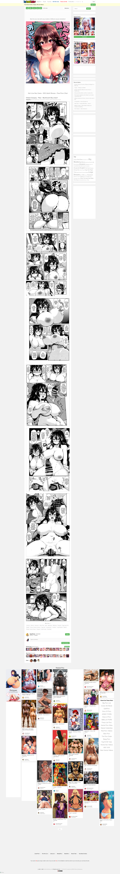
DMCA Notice (74, 869)
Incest (77, 172)
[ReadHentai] (38, 660)
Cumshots (76, 166)
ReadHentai (58, 727)
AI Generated (27, 734)
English (27, 627)
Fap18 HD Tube (107, 742)
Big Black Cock (86, 159)
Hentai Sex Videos (107, 745)
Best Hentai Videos (106, 750)
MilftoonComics (89, 710)
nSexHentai (58, 700)
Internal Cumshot (82, 172)
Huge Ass (43, 627)
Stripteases (80, 869)
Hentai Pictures (42, 787)
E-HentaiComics (27, 733)
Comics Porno (42, 99)
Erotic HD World (106, 706)
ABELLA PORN (107, 719)
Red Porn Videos (106, 731)
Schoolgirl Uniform (77, 178)
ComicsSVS (89, 735)
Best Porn (106, 733)
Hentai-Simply (104, 824)
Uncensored (81, 180)
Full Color (87, 168)
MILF (81, 175)
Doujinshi (59, 625)
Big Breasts (37, 99)
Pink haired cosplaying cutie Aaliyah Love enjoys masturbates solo (84, 95)
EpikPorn (107, 708)
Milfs (83, 175)
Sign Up (93, 4)
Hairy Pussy (82, 170)
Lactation (54, 627)
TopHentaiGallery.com (48, 869)
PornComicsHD (89, 806)
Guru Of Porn (106, 711)
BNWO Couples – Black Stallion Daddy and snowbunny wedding (82, 106)
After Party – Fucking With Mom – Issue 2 (82, 103)
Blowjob (77, 164)
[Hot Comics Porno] (31, 660)
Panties (87, 176)
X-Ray (88, 180)
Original (82, 176)
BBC (83, 159)
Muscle (86, 174)
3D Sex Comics (42, 686)
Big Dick (90, 162)
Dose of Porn (106, 717)
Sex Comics (58, 99)
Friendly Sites (71, 1)
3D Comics (42, 718)
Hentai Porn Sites (106, 725)
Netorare (75, 176)
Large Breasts (60, 627)
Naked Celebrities (106, 728)
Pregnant (38, 629)
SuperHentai (27, 697)
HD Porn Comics (89, 807)
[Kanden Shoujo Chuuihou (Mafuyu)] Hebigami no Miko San (84, 85)
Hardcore (47, 99)
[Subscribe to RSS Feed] (80, 1)
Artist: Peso (42, 625)
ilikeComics (42, 717)
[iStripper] (13, 695)
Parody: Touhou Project (31, 629)
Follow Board (67, 646)
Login (94, 1)
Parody (54, 99)
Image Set (73, 759)
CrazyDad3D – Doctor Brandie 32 (81, 101)
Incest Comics (89, 711)
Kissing (86, 172)
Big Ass (32, 99)
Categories (39, 1)
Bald (46, 625)
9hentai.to (66, 8)
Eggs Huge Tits (65, 625)
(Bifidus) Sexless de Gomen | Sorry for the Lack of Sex (84, 99)
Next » (60, 829)
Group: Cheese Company (35, 627)
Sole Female (43, 629)
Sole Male (49, 629)
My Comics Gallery (74, 816)
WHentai (41, 685)
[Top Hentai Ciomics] (13, 679)
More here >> (48, 623)
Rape (91, 176)
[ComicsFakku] (34, 660)
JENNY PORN (107, 714)
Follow (67, 634)
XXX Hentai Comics (90, 686)
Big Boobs (50, 625)
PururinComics (73, 736)
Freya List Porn (107, 722)
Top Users (49, 1)
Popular (44, 1)
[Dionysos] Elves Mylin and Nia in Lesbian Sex (83, 93)
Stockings (76, 180)
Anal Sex (79, 159)
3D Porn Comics (89, 687)
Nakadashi (90, 175)
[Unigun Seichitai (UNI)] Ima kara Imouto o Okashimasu (82, 90)
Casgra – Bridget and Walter (80, 87)
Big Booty (55, 625)
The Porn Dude (107, 736)
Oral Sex (78, 176)
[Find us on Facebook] (76, 1)
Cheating (87, 164)
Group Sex (77, 170)
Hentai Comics (35, 646)
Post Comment (65, 643)
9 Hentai (28, 625)
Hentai (51, 99)
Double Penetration (86, 166)
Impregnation (48, 627)
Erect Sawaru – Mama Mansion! (80, 108)
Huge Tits (41, 788)
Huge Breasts (73, 817)
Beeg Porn (106, 739)
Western (85, 179)
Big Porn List (106, 703)
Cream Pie (91, 164)
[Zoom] (37, 8)
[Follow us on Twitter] (78, 1)
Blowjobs (82, 164)
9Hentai (32, 625)
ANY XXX (106, 747)
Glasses (91, 168)
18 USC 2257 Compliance (66, 869)
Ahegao (75, 159)
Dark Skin (81, 166)
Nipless (65, 627)
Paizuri (85, 176)
